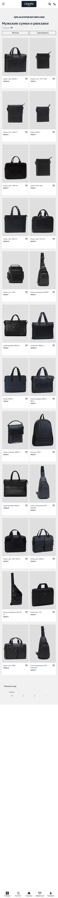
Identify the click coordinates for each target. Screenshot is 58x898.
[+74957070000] (54, 4)
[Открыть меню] (3, 4)
